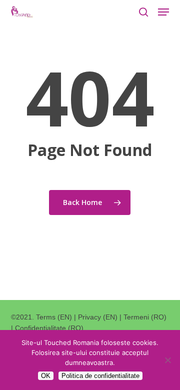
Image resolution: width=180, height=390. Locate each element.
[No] (167, 360)
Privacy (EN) (98, 317)
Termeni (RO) (145, 317)
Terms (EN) (54, 317)
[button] (163, 12)
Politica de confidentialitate (101, 376)
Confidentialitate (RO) (49, 328)
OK (45, 376)
